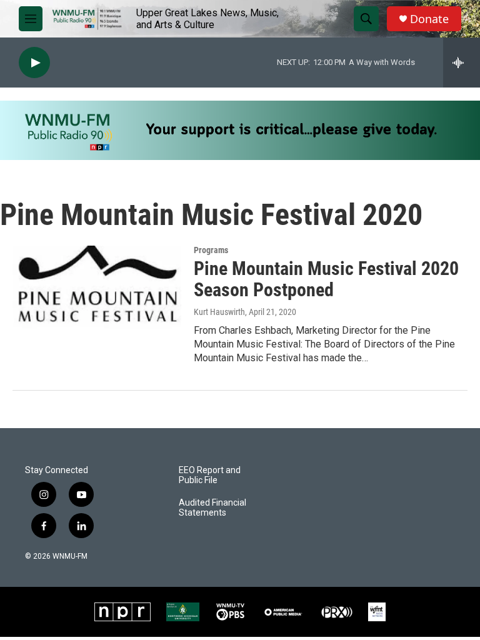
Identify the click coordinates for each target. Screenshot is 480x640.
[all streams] (461, 63)
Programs (211, 250)
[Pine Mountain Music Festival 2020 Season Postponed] (96, 292)
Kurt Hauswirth (219, 312)
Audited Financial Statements (212, 508)
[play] (34, 63)
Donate (429, 19)
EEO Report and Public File (210, 475)
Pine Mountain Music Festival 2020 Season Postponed (326, 279)
